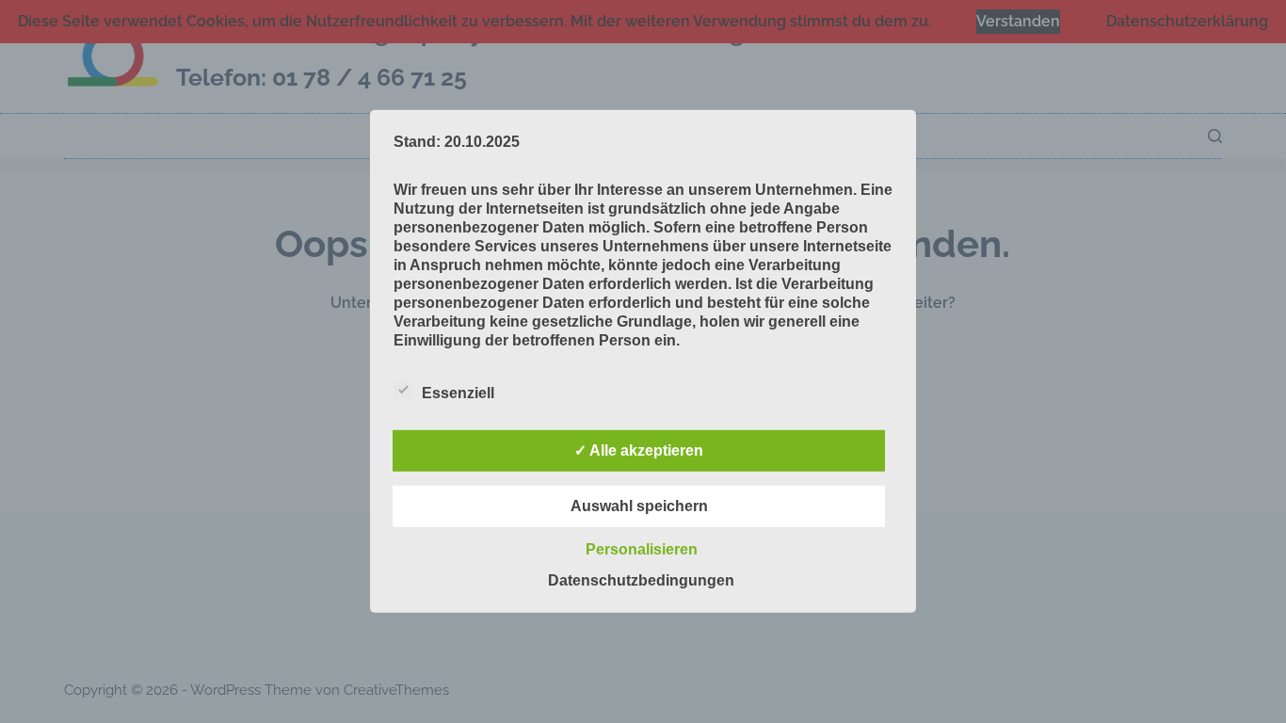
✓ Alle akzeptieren (638, 450)
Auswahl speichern (639, 506)
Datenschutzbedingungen (641, 580)
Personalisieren (642, 549)
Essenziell (458, 393)
